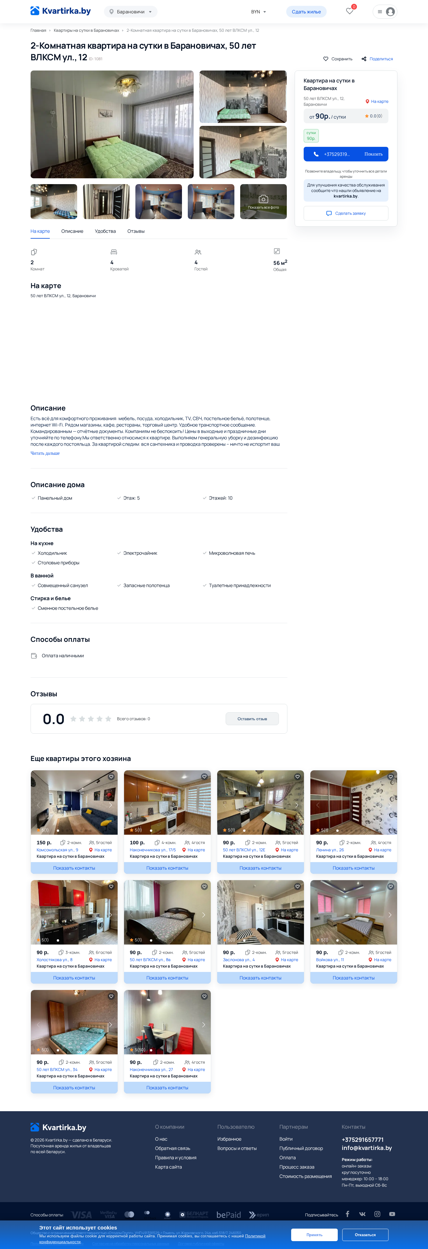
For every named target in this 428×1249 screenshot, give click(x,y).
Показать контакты (74, 868)
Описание (72, 231)
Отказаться (365, 1234)
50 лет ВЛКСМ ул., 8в (150, 959)
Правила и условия (176, 1157)
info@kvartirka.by (367, 1148)
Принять (315, 1234)
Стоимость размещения (306, 1176)
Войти (286, 1139)
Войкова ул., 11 (330, 959)
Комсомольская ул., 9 (57, 849)
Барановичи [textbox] (130, 11)
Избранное (229, 1139)
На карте (40, 231)
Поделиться (381, 58)
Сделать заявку (350, 213)
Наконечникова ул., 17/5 (153, 849)
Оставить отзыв (252, 718)
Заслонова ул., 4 (239, 959)
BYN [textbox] (255, 11)
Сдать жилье (306, 11)
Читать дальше (45, 453)
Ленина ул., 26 (330, 849)
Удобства (105, 231)
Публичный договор (301, 1148)
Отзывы (136, 231)
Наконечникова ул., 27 (151, 1069)
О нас (161, 1139)
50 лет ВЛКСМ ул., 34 (57, 1069)
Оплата (288, 1157)
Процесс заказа (297, 1167)
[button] (110, 805)
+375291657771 (363, 1140)
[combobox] (131, 11)
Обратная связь (172, 1148)
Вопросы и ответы (237, 1148)
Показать (374, 153)
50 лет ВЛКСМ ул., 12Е (244, 849)
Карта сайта (168, 1167)
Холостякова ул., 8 (54, 959)
